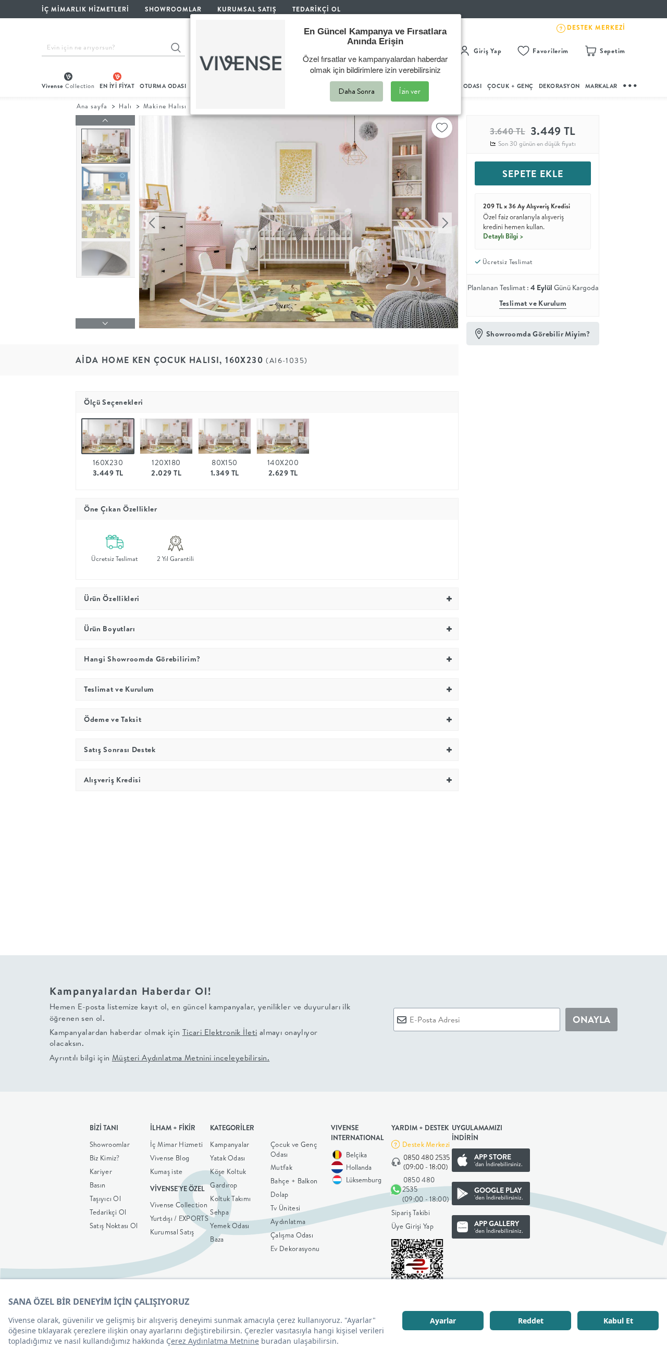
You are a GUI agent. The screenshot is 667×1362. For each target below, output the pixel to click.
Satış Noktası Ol (114, 1225)
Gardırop (223, 1185)
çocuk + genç (510, 86)
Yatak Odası (227, 1158)
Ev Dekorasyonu (294, 1248)
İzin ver (410, 91)
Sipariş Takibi (410, 1212)
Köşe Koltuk (228, 1171)
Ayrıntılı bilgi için (159, 1057)
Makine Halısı (164, 106)
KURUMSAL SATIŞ (247, 9)
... (630, 84)
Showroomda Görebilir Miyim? (538, 334)
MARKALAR (601, 86)
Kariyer (101, 1171)
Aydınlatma (287, 1221)
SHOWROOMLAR (173, 9)
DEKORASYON (559, 86)
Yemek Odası (229, 1225)
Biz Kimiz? (105, 1158)
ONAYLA (591, 1019)
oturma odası (163, 86)
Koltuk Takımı (230, 1198)
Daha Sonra (356, 91)
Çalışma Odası (291, 1235)
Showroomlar (110, 1144)
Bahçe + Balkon (293, 1180)
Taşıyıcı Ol (105, 1198)
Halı (125, 106)
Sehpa (219, 1212)
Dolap (279, 1194)
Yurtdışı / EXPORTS (179, 1218)
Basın (98, 1185)
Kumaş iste (166, 1171)
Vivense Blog (170, 1158)
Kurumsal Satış (172, 1231)
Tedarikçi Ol (316, 9)
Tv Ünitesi (285, 1208)
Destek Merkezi (426, 1144)
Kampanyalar (229, 1144)
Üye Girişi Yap (412, 1226)
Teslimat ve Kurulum (533, 303)
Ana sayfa (92, 106)
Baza (217, 1239)
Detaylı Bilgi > (503, 236)
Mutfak (281, 1167)
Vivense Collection (178, 1204)
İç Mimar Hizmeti (176, 1144)
